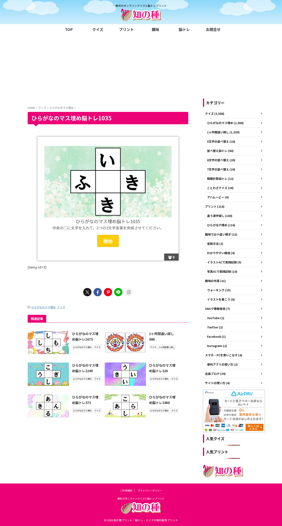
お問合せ (213, 29)
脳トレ (184, 29)
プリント (126, 29)
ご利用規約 (126, 490)
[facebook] (98, 292)
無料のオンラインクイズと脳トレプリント (141, 498)
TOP (69, 29)
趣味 (155, 29)
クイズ (97, 29)
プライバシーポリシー (149, 490)
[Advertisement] (141, 65)
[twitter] (87, 292)
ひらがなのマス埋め (43, 307)
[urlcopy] (128, 292)
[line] (118, 292)
